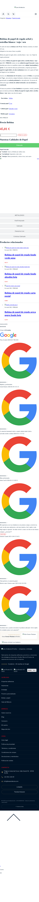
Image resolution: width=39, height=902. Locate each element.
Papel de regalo (16, 18)
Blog (2, 717)
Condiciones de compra (8, 752)
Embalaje (4, 690)
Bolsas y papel (5, 698)
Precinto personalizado (8, 694)
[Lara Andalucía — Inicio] (19, 8)
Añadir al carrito (22, 135)
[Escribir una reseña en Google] (8, 337)
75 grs (10, 103)
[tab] (19, 145)
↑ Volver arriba (19, 806)
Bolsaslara (8, 18)
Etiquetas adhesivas (7, 681)
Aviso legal (4, 740)
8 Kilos (11, 98)
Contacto (4, 721)
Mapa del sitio (5, 729)
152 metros (12, 114)
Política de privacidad (8, 744)
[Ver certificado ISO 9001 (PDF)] (7, 670)
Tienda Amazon (19, 792)
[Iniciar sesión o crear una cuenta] (3, 14)
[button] (13, 14)
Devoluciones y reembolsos (9, 756)
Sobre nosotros (6, 713)
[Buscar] (8, 14)
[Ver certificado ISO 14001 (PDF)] (19, 670)
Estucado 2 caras (13, 108)
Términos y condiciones (8, 748)
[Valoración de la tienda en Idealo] (32, 670)
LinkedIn (19, 787)
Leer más (3, 534)
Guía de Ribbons (6, 702)
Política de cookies (7, 760)
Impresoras (4, 685)
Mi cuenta (4, 725)
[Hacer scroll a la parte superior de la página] (13, 824)
